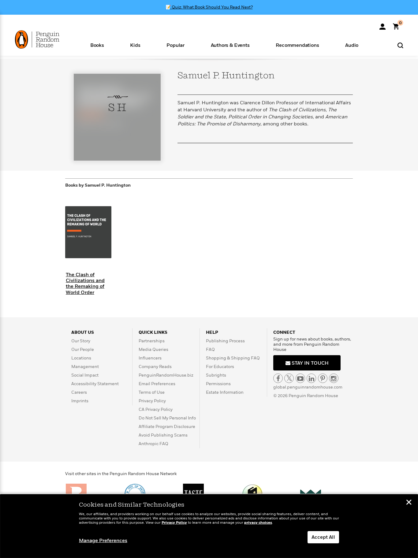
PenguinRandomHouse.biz (166, 375)
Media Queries (153, 349)
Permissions (218, 384)
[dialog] (209, 526)
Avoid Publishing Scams (163, 435)
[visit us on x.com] (289, 378)
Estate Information (225, 392)
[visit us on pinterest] (322, 378)
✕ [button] (408, 503)
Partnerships (152, 341)
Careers (79, 392)
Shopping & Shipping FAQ (233, 358)
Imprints (79, 401)
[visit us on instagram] (333, 378)
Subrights (216, 375)
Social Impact (85, 375)
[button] (97, 45)
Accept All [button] (323, 537)
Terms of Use (152, 392)
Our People (82, 349)
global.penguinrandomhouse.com (307, 387)
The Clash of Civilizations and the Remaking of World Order (85, 283)
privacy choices (258, 522)
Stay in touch (309, 363)
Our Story (80, 341)
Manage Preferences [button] (103, 540)
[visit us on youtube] (300, 378)
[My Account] (382, 24)
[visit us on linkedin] (311, 378)
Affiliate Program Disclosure (167, 427)
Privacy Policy (152, 401)
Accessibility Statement (95, 384)
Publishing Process (225, 341)
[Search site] (400, 45)
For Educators (220, 367)
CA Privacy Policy (156, 409)
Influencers (150, 358)
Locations (81, 358)
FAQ (210, 349)
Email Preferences (157, 384)
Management (85, 367)
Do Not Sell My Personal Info (167, 418)
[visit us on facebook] (278, 378)
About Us (82, 332)
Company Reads (155, 367)
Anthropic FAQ (153, 444)
